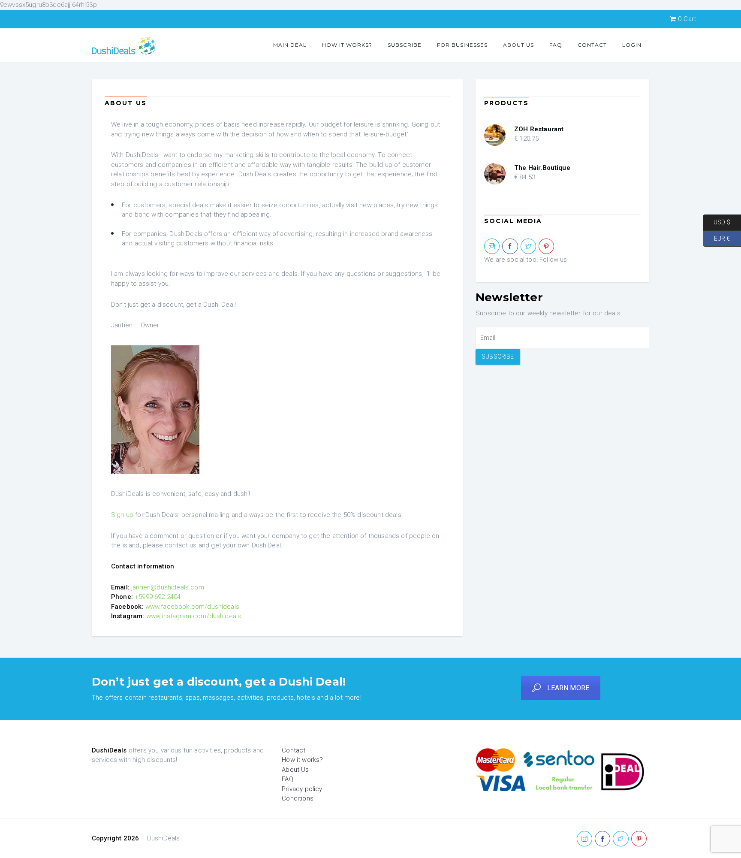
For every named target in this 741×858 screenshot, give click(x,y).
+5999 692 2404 (158, 597)
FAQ (555, 45)
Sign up (122, 515)
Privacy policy (302, 789)
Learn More (568, 688)
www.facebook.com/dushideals (192, 606)
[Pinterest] (546, 246)
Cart (687, 19)
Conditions (297, 798)
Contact (592, 45)
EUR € (716, 238)
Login (632, 45)
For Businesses (462, 45)
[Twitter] (528, 246)
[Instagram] (492, 246)
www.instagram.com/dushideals (193, 616)
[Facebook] (510, 246)
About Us (518, 45)
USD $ (716, 222)
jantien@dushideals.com (167, 587)
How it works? (347, 45)
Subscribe (405, 45)
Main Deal (290, 45)
